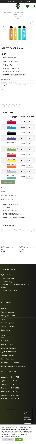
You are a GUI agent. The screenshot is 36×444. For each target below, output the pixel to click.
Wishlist (4, 319)
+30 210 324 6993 (8, 278)
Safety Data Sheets (8, 316)
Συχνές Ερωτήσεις (7, 359)
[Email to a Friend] (13, 105)
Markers (15, 14)
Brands (3, 308)
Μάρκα (3, 191)
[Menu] (2, 6)
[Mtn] (8, 96)
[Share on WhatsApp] (3, 105)
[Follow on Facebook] (4, 296)
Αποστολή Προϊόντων (9, 348)
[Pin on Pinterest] (16, 105)
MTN (21, 14)
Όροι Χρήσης (6, 341)
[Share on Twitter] (9, 105)
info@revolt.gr (7, 282)
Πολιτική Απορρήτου (8, 345)
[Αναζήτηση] (7, 6)
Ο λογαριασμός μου (8, 323)
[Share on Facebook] (6, 105)
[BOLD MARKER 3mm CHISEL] (9, 237)
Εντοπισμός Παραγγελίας (10, 363)
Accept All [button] (18, 440)
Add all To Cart (8, 182)
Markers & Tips (26, 12)
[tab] (18, 188)
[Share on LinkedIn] (19, 105)
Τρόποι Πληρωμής (7, 355)
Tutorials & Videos (7, 312)
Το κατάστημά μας (7, 326)
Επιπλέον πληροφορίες (8, 195)
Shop (17, 12)
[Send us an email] (16, 296)
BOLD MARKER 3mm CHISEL (7, 248)
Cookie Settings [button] (8, 440)
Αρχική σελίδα (8, 12)
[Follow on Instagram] (10, 296)
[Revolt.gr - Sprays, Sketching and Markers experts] (18, 6)
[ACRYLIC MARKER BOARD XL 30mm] (27, 237)
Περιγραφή (4, 188)
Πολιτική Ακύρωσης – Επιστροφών (13, 366)
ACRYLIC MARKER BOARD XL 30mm (26, 248)
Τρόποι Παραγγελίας (8, 352)
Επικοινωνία (5, 330)
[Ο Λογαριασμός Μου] (27, 6)
